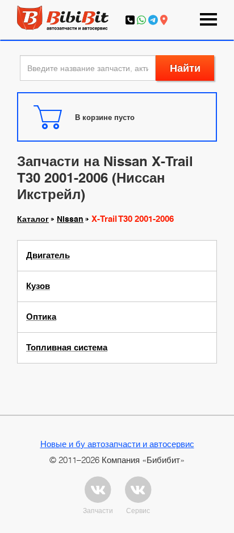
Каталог (33, 219)
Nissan (70, 219)
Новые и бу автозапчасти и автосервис (117, 444)
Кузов (38, 286)
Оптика (41, 317)
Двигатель (48, 255)
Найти (185, 68)
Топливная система (66, 347)
